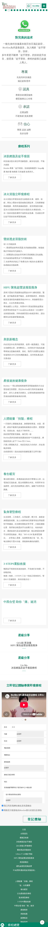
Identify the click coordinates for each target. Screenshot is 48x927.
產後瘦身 (24, 910)
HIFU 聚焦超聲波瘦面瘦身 (24, 858)
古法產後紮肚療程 (24, 893)
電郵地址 (7, 755)
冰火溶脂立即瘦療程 (24, 846)
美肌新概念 (24, 862)
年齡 (5, 734)
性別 (5, 741)
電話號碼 (7, 748)
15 (46, 10)
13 (41, 10)
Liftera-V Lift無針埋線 (24, 854)
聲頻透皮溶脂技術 (24, 850)
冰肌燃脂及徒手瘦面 (24, 842)
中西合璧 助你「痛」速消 (24, 906)
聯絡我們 (24, 922)
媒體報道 (24, 918)
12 (38, 10)
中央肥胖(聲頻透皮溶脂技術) (24, 870)
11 (35, 10)
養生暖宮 (24, 889)
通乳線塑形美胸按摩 (24, 866)
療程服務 (7, 762)
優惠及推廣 (24, 838)
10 (32, 10)
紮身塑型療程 (24, 898)
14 (44, 10)
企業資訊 (24, 834)
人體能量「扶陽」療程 (24, 881)
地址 (5, 782)
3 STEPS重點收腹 (24, 902)
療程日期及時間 (9, 775)
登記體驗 (35, 6)
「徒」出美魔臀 (24, 885)
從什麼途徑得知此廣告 (13, 794)
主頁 (24, 829)
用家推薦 (24, 914)
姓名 (5, 727)
